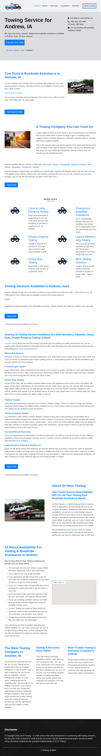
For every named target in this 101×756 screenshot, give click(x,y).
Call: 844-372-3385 (14, 112)
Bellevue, (82, 164)
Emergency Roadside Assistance (83, 211)
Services (54, 6)
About (44, 6)
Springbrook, (27, 167)
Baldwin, (74, 164)
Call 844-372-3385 (14, 42)
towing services (72, 530)
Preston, (56, 164)
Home (36, 6)
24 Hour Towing (12, 50)
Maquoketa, (16, 167)
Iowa (22, 50)
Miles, (89, 164)
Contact (75, 6)
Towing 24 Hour (49, 750)
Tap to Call (11, 185)
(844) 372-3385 (89, 6)
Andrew (36, 167)
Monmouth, (47, 164)
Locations (65, 6)
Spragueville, (65, 164)
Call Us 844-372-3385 (13, 93)
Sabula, (8, 167)
